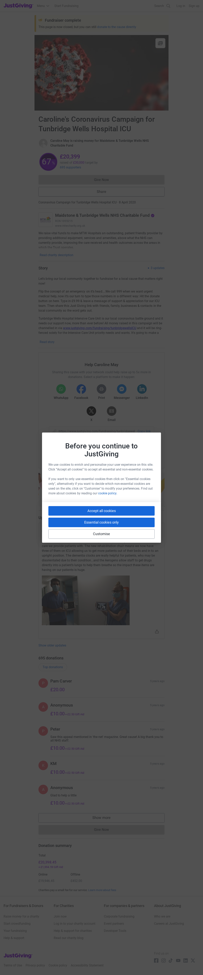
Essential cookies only (101, 522)
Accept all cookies (101, 511)
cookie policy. (107, 493)
